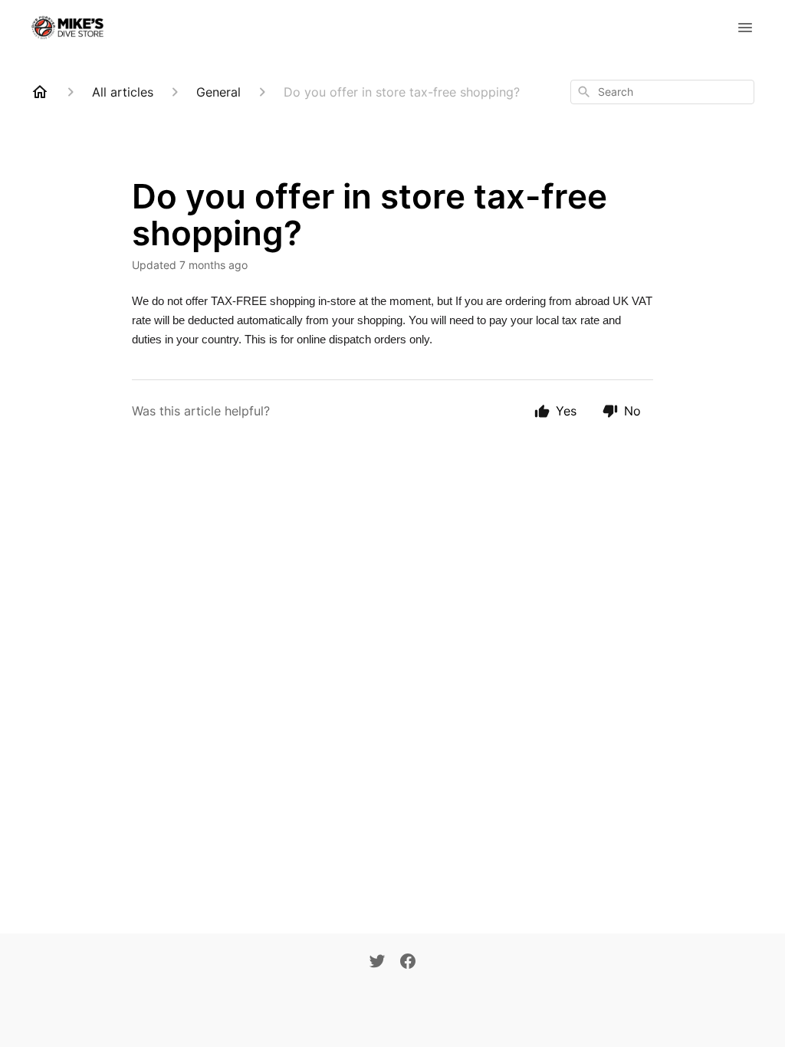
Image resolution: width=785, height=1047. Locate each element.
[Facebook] (408, 962)
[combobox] (662, 92)
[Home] (40, 92)
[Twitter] (377, 962)
